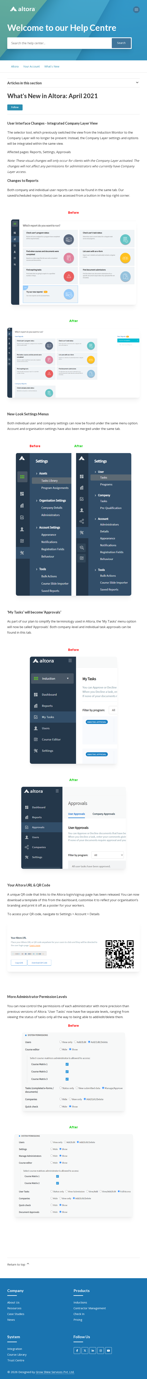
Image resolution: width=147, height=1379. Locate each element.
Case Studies (15, 1314)
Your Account (31, 66)
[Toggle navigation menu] (136, 9)
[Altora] (22, 13)
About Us (13, 1302)
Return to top (16, 1264)
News (11, 1320)
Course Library (17, 1354)
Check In (79, 1314)
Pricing (78, 1320)
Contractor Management (90, 1308)
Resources (14, 1308)
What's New (51, 66)
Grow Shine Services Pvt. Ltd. (55, 1372)
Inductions (80, 1302)
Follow (15, 107)
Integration (14, 1349)
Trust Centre (15, 1360)
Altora (15, 66)
